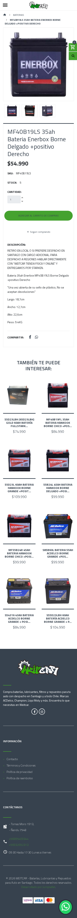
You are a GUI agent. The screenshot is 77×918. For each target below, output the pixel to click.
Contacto (12, 759)
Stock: (12, 182)
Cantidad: (14, 192)
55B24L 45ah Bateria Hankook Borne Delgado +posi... (57, 487)
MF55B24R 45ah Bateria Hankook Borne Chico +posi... (19, 553)
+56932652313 (19, 845)
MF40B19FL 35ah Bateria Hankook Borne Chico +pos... (58, 422)
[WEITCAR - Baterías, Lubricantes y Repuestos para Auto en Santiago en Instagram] (42, 711)
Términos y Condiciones (21, 765)
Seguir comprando (39, 232)
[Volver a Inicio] (4, 15)
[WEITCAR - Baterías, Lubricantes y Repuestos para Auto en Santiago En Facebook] (34, 711)
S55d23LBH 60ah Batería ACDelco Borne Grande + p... (58, 618)
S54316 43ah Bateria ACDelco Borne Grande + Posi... (19, 618)
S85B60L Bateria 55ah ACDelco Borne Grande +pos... (58, 553)
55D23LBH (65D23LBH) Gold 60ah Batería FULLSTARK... (19, 422)
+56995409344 (19, 839)
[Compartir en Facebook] (30, 337)
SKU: (10, 173)
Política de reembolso (20, 778)
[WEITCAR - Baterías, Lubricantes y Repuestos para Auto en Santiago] (38, 5)
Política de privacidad (19, 772)
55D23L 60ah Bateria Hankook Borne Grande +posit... (19, 487)
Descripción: (16, 244)
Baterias (18, 15)
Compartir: (15, 337)
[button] (8, 64)
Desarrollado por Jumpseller (38, 887)
